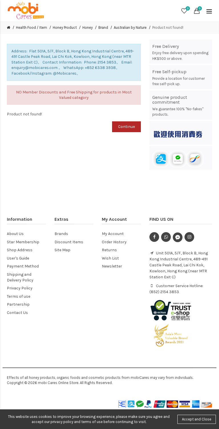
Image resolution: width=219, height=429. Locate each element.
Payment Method (23, 266)
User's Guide (18, 258)
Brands (61, 233)
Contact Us (17, 312)
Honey (87, 27)
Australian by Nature (130, 27)
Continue (126, 126)
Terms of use (18, 296)
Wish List (110, 258)
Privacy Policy (20, 288)
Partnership (18, 304)
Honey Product (65, 27)
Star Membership (23, 242)
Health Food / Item (31, 27)
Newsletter (112, 266)
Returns (109, 250)
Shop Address (20, 250)
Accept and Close (196, 419)
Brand (103, 27)
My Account (113, 233)
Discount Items (68, 242)
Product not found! (167, 27)
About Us (15, 233)
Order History (114, 242)
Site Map (62, 250)
